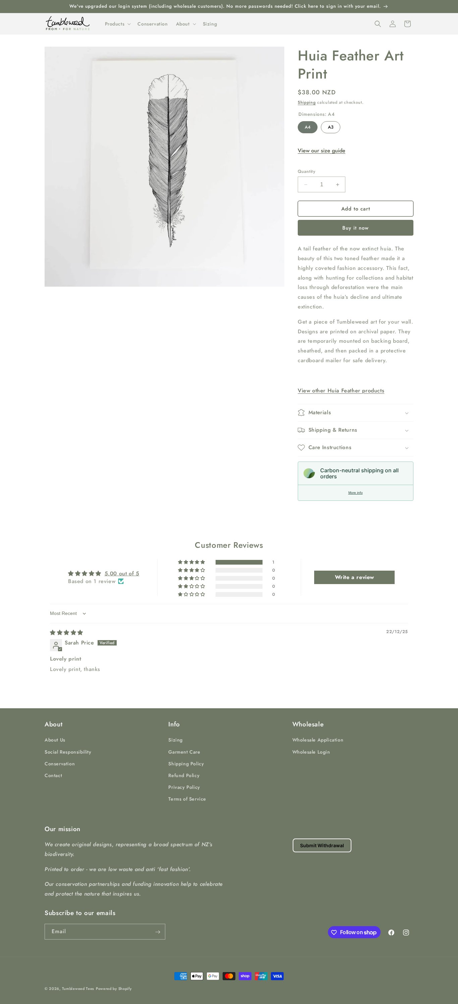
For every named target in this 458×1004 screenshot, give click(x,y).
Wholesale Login (311, 751)
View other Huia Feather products (341, 390)
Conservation (60, 763)
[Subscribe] (157, 932)
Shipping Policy (186, 763)
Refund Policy (183, 775)
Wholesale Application (318, 739)
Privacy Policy (184, 787)
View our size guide (321, 150)
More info (355, 492)
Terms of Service (187, 799)
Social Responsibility (68, 751)
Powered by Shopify (114, 988)
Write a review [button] (354, 577)
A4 (307, 125)
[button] (117, 24)
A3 (331, 125)
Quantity (306, 171)
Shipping (307, 102)
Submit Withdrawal (322, 845)
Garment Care (184, 751)
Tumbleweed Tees (78, 988)
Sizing (175, 739)
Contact (53, 775)
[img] (66, 632)
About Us (55, 739)
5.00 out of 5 (122, 573)
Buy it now (355, 228)
